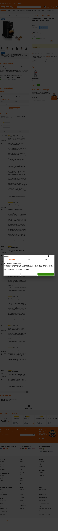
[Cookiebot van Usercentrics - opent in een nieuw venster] (49, 256)
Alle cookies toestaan (45, 274)
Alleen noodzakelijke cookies (12, 274)
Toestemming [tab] (12, 259)
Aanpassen (28, 274)
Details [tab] (29, 259)
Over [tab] (46, 259)
